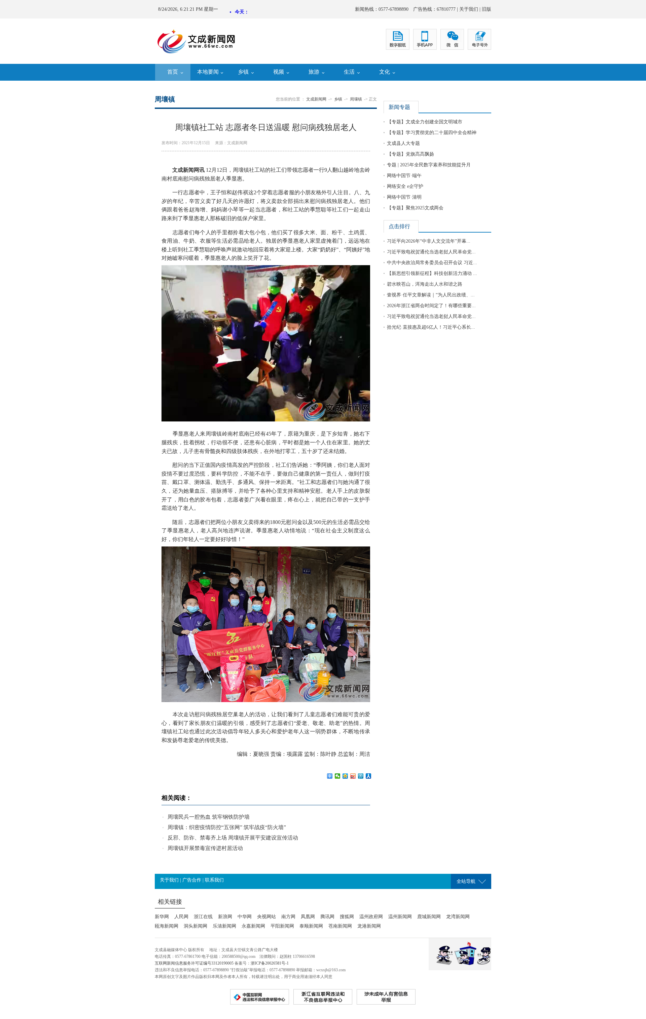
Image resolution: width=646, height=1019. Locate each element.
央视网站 (266, 916)
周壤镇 (356, 99)
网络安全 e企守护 (405, 186)
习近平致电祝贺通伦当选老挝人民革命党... (431, 251)
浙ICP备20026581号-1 (270, 963)
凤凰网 (308, 916)
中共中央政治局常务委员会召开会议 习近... (432, 262)
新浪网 (225, 916)
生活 (349, 72)
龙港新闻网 (369, 926)
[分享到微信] (337, 776)
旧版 (486, 9)
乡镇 (243, 72)
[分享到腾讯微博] (361, 776)
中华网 (245, 916)
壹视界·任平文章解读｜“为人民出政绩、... (431, 294)
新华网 (162, 916)
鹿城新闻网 (429, 916)
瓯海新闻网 (166, 926)
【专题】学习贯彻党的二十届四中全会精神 (431, 132)
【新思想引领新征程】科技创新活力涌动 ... (432, 273)
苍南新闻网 (340, 926)
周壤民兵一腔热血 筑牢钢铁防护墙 (209, 817)
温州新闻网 (400, 916)
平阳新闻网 (282, 926)
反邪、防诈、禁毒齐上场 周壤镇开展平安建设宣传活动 (233, 838)
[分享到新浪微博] (353, 776)
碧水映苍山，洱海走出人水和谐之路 (424, 284)
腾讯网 (327, 916)
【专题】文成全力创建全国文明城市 (424, 121)
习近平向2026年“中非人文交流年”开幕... (428, 241)
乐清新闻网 (224, 926)
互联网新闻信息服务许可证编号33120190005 (194, 963)
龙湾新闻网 (458, 916)
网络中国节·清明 (404, 197)
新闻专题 (399, 107)
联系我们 (214, 880)
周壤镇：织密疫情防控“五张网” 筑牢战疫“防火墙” (227, 827)
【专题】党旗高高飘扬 (410, 154)
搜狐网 (347, 916)
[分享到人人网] (368, 776)
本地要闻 (208, 72)
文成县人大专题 (403, 143)
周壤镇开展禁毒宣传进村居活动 (205, 848)
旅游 (314, 72)
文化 (384, 72)
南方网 (288, 916)
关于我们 (468, 9)
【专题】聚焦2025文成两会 (415, 207)
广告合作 (191, 880)
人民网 (181, 916)
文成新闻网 (316, 99)
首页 (172, 72)
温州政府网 (371, 916)
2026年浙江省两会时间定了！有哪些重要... (431, 305)
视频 (278, 72)
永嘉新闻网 (253, 926)
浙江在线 (203, 916)
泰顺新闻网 (311, 926)
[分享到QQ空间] (345, 776)
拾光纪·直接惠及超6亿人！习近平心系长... (431, 327)
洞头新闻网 (195, 926)
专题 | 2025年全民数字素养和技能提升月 (429, 164)
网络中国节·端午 (404, 175)
